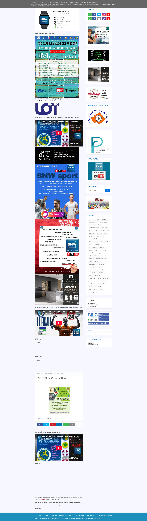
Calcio (95, 230)
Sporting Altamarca (93, 269)
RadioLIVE (101, 230)
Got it (114, 4)
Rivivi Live (104, 219)
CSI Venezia (105, 278)
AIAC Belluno (92, 253)
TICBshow (99, 233)
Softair (101, 289)
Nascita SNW (98, 286)
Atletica (104, 283)
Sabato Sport (92, 233)
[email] (99, 18)
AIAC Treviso (92, 272)
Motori (105, 233)
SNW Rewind (92, 283)
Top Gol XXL (98, 244)
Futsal (90, 230)
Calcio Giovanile (104, 241)
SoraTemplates (77, 518)
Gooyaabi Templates (94, 518)
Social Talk (101, 247)
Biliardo (90, 261)
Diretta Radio (104, 227)
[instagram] (104, 14)
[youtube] (108, 14)
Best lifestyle (92, 267)
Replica (90, 275)
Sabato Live (101, 264)
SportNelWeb (41, 382)
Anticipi (98, 283)
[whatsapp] (90, 14)
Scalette (101, 239)
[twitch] (104, 18)
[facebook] (94, 14)
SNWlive (90, 244)
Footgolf (49, 418)
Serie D (96, 250)
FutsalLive (97, 219)
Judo (90, 281)
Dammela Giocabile (99, 236)
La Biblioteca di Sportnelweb (95, 255)
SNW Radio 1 (42, 499)
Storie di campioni (93, 292)
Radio (107, 230)
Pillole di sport (96, 281)
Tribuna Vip (103, 250)
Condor (90, 286)
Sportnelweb (53, 518)
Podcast (90, 236)
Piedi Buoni (91, 258)
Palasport (99, 267)
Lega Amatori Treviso (94, 227)
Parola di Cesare (93, 264)
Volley (96, 241)
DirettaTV (91, 225)
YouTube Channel (79, 515)
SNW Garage (97, 275)
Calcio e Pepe (100, 272)
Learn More (106, 4)
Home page (39, 373)
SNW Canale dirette (92, 515)
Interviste (91, 241)
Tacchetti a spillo (93, 222)
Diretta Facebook (93, 239)
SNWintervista (92, 278)
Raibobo (66, 518)
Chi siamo (46, 515)
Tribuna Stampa (103, 222)
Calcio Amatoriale (93, 247)
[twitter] (99, 14)
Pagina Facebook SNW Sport (66, 515)
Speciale (91, 250)
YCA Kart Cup (103, 269)
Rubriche (97, 225)
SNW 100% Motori (93, 289)
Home (40, 515)
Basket (99, 278)
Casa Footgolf (46, 373)
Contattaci (54, 515)
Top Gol (90, 219)
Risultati (104, 281)
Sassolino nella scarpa (101, 258)
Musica (110, 515)
